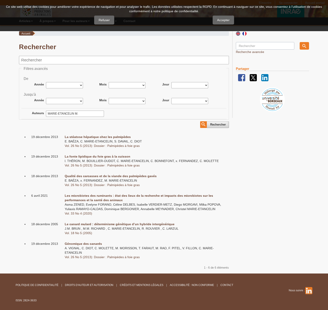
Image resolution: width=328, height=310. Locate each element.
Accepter (223, 20)
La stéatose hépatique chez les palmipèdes (98, 137)
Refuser (104, 20)
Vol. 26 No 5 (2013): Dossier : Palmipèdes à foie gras (102, 146)
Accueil (25, 33)
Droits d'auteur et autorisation (89, 285)
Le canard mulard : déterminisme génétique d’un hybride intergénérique (119, 224)
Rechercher (218, 124)
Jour (165, 84)
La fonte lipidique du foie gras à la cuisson (97, 156)
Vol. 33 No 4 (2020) (78, 213)
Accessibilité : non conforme (192, 285)
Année (39, 84)
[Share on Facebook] (241, 77)
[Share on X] (253, 77)
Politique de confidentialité (37, 285)
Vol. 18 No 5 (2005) (78, 233)
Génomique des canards (83, 243)
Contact (226, 285)
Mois (103, 84)
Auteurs (38, 113)
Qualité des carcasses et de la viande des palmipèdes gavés (111, 176)
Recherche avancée (250, 52)
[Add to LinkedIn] (264, 77)
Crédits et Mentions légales (141, 285)
